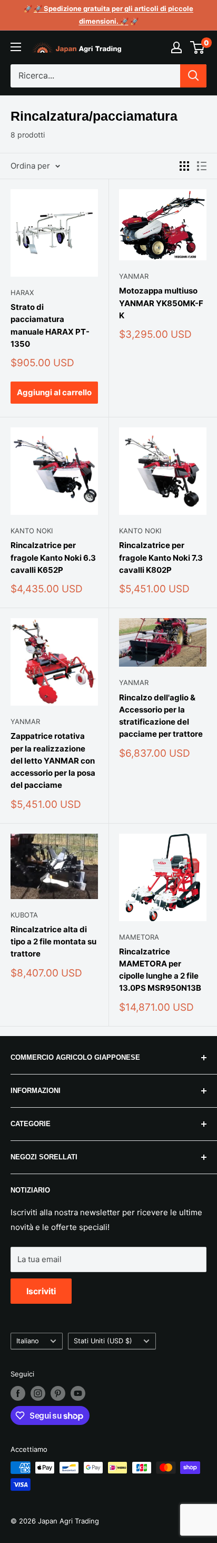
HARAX (22, 292)
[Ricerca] (193, 75)
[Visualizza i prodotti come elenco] (201, 166)
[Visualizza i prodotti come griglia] (184, 166)
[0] (197, 47)
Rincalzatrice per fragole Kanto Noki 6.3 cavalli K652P (53, 557)
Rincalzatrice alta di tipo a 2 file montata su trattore (53, 941)
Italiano (27, 1341)
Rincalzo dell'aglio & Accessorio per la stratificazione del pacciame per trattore (161, 715)
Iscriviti (41, 1291)
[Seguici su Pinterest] (58, 1393)
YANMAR (134, 276)
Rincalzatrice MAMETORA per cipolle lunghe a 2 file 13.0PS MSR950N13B (160, 969)
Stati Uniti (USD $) (103, 1341)
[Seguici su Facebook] (18, 1393)
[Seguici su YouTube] (78, 1393)
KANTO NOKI (32, 530)
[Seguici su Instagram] (38, 1393)
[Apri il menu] (16, 47)
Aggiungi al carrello (54, 392)
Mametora (139, 937)
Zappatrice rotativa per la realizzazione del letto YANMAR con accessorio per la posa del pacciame (53, 760)
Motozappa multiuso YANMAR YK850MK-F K (161, 303)
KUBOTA (24, 915)
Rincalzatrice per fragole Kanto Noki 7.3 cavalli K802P (161, 557)
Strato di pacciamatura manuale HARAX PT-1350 (50, 325)
